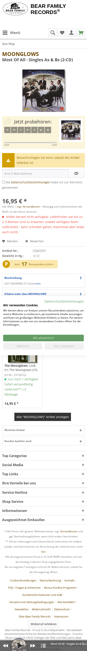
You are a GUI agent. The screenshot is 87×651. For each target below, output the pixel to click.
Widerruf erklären (44, 624)
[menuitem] (11, 32)
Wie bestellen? (66, 602)
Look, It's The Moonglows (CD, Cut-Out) (21, 368)
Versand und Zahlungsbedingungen (31, 602)
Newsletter (22, 609)
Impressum (61, 616)
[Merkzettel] (62, 32)
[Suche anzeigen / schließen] (52, 32)
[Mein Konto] (71, 32)
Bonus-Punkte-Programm (60, 588)
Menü (15, 32)
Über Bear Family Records (35, 616)
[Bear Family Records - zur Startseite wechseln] (15, 9)
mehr (37, 283)
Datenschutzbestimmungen (30, 182)
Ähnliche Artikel (14, 430)
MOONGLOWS (20, 54)
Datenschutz (62, 609)
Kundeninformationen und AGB (42, 595)
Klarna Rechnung (50, 580)
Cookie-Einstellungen (23, 580)
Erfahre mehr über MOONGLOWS (25, 294)
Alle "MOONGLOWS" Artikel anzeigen (42, 417)
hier (43, 551)
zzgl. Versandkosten (28, 206)
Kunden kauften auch (18, 441)
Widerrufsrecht (41, 609)
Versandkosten (69, 531)
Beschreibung (13, 278)
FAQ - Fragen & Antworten (24, 588)
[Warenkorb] (81, 32)
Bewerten (36, 241)
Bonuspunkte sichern (41, 264)
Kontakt (69, 580)
